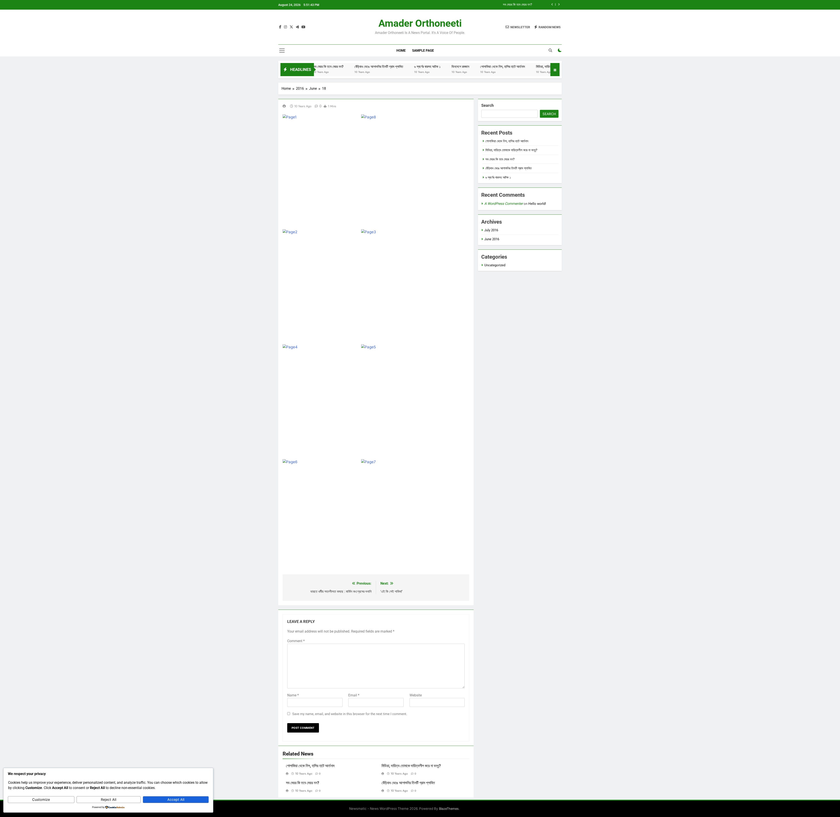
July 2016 (491, 230)
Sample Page (423, 51)
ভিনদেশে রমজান (434, 67)
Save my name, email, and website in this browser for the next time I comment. (349, 714)
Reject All (108, 799)
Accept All (175, 799)
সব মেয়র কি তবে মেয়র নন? (517, 5)
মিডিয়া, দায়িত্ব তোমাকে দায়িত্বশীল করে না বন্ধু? (537, 67)
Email (353, 695)
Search (487, 105)
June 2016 (491, 239)
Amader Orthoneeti (420, 23)
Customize (41, 799)
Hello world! (537, 204)
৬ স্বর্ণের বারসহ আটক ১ (401, 67)
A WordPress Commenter (503, 204)
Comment (296, 641)
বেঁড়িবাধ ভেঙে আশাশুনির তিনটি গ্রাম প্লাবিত (352, 67)
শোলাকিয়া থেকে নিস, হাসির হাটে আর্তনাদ (476, 67)
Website (416, 695)
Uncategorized (494, 265)
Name (293, 695)
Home (401, 51)
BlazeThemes (449, 808)
